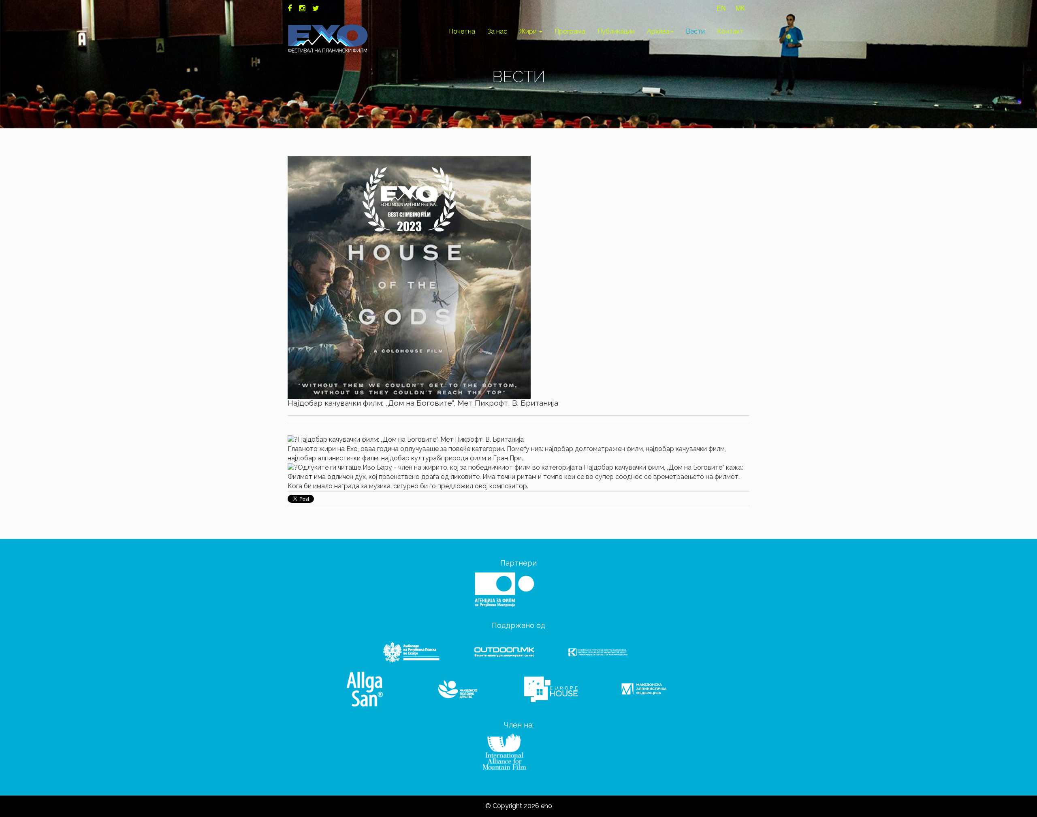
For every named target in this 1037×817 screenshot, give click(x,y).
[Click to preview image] (409, 277)
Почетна (462, 31)
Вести (695, 31)
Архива (658, 31)
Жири (528, 31)
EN (721, 8)
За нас (497, 31)
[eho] (328, 38)
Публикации (616, 31)
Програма (570, 31)
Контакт (730, 31)
